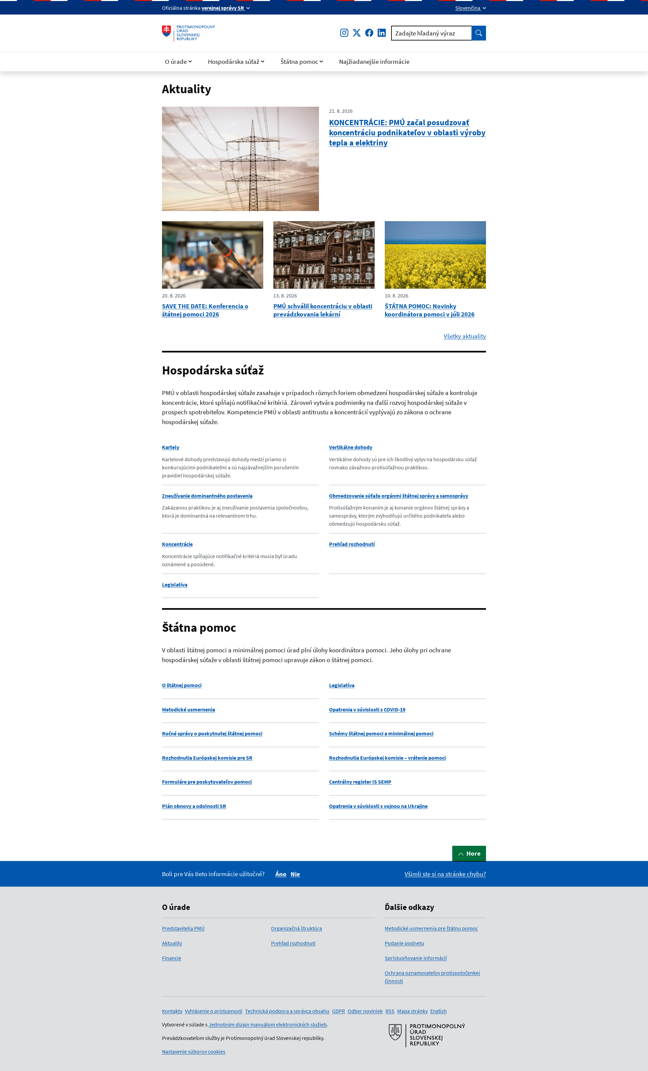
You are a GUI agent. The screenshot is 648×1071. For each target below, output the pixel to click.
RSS (390, 1011)
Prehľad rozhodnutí (352, 544)
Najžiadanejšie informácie (374, 61)
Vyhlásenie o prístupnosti (213, 1011)
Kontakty (172, 1011)
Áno (281, 874)
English (438, 1011)
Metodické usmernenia (188, 709)
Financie (171, 958)
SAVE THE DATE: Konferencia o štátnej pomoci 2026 (205, 310)
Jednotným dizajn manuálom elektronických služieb (268, 1024)
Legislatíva (174, 584)
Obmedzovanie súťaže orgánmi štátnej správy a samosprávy (398, 495)
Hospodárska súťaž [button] (233, 61)
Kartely (170, 447)
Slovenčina (468, 7)
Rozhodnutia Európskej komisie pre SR (207, 757)
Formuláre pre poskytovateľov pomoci (207, 781)
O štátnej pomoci (181, 685)
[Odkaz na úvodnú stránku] (188, 33)
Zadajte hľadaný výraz (425, 33)
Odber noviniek (365, 1011)
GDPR (338, 1011)
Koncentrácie (177, 544)
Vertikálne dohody (350, 447)
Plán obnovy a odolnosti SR (194, 806)
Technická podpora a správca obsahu (287, 1011)
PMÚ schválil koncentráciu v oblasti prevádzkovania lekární (322, 310)
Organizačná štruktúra (296, 928)
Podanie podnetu (404, 943)
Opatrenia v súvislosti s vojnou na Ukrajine (378, 806)
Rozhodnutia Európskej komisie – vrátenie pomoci (387, 757)
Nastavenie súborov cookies (193, 1051)
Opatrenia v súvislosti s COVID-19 (367, 709)
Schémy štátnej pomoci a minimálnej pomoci (381, 733)
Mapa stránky (412, 1011)
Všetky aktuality (465, 336)
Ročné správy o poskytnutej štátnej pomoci (212, 733)
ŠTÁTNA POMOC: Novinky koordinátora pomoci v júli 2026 (430, 310)
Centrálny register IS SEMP (360, 781)
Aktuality (172, 943)
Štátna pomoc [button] (299, 61)
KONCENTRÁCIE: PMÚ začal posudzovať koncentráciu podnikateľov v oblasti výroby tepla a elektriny (407, 132)
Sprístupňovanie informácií (416, 958)
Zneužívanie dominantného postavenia (207, 495)
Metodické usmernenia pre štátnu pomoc (431, 928)
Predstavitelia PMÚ (183, 928)
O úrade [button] (176, 61)
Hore (473, 853)
